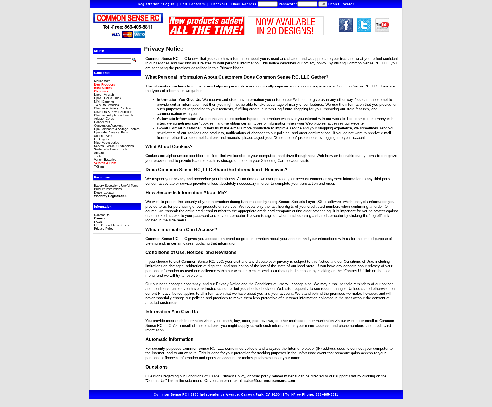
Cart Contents (192, 4)
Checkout (219, 4)
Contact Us (102, 215)
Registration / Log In (156, 4)
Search (99, 50)
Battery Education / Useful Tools (116, 185)
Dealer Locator (341, 4)
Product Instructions (108, 189)
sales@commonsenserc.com (269, 380)
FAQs (98, 221)
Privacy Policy (104, 228)
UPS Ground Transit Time (112, 225)
